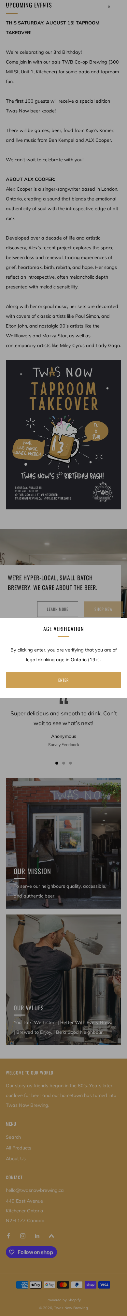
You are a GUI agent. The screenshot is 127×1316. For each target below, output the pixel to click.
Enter (63, 680)
